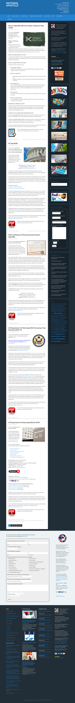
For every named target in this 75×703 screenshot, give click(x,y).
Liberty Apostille (9, 623)
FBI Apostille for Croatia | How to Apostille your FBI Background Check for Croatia (13, 666)
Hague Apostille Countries (11, 618)
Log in (50, 700)
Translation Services (55, 175)
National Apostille (12, 4)
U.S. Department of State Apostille (36, 353)
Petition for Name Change (34, 570)
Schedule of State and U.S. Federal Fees (15, 485)
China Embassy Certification (62, 307)
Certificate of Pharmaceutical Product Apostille (23, 324)
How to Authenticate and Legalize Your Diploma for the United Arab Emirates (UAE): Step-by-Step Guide (58, 287)
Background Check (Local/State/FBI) (36, 561)
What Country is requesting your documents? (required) (19, 579)
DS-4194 (25, 369)
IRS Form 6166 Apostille (61, 319)
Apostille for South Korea (55, 303)
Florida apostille (54, 316)
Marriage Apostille (55, 320)
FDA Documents (14, 450)
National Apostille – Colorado (44, 649)
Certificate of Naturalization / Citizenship (37, 568)
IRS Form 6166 (13, 454)
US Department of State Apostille (23, 418)
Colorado (61, 51)
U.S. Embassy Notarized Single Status (18, 457)
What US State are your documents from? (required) (18, 574)
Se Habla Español (54, 65)
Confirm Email (30, 554)
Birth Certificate (12, 558)
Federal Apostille (16, 139)
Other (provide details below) (14, 572)
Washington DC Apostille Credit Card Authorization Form (19, 479)
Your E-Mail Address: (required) (59, 220)
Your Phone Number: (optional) (58, 215)
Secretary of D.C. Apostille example (15, 186)
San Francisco (56, 51)
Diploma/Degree (32, 567)
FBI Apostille (15, 418)
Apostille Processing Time (64, 9)
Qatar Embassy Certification (63, 323)
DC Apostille (13, 143)
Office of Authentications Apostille (24, 520)
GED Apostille (64, 316)
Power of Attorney (12, 563)
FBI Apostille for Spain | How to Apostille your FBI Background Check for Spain (13, 652)
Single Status (11, 561)
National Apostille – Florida (44, 639)
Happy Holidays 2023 (10, 693)
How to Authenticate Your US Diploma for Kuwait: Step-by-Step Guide (12, 686)
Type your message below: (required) (57, 226)
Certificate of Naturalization (16, 455)
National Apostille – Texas (43, 654)
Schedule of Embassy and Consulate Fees (16, 486)
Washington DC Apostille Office (27, 293)
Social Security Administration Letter (15, 570)
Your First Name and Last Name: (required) (16, 540)
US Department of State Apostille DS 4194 (24, 422)
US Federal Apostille (33, 418)
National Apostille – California (44, 617)
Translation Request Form (13, 489)
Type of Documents (54, 141)
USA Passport (11, 565)
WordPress (47, 700)
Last (29, 544)
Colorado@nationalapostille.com (45, 651)
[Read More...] (30, 629)
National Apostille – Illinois (44, 644)
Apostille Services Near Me (11, 613)
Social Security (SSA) (14, 452)
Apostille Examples (9, 611)
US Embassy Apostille (10, 640)
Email (8, 554)
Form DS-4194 (15, 520)
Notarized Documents (33, 563)
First (8, 544)
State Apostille (21, 519)
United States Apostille (55, 107)
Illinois (55, 52)
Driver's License (32, 565)
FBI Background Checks (15, 448)
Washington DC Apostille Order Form (15, 477)
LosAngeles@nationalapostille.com (45, 620)
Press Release (8, 630)
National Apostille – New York (44, 634)
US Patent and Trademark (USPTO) (17, 451)
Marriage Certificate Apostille (63, 320)
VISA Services (53, 129)
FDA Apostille (34, 324)
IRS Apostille (34, 139)
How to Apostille (9, 620)
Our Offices (53, 152)
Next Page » (19, 525)
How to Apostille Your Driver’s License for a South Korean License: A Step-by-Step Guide (59, 268)
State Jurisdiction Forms (12, 488)
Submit (54, 245)
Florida (52, 52)
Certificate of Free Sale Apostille (55, 306)
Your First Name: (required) (58, 211)
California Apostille (57, 305)
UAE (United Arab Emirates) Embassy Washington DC (29, 621)
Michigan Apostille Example (56, 261)
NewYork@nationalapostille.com (45, 636)
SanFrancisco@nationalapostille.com (45, 625)
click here (25, 536)
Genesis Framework (40, 700)
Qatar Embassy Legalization (55, 324)
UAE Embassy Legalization (61, 331)
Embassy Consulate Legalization (57, 118)
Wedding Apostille (63, 341)
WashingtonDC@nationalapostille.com (28, 168)
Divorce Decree (32, 560)
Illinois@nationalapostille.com (44, 646)
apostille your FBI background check (28, 376)
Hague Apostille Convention (34, 51)
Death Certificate (32, 558)
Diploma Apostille (58, 311)
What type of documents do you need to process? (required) (19, 556)
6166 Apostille (29, 139)
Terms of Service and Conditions (12, 632)
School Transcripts (12, 567)
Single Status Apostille (60, 329)
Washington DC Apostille (41, 139)
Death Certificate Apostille (57, 310)
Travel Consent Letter (13, 568)
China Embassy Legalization (56, 309)
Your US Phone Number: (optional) (14, 546)
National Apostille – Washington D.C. (45, 627)
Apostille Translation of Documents (12, 616)
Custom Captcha (56, 240)
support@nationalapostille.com (63, 8)
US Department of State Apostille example (16, 188)
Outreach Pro (33, 700)
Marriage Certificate (13, 560)
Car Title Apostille (62, 305)
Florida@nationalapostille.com (44, 641)
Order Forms (8, 625)
